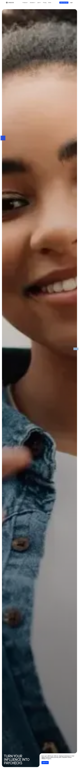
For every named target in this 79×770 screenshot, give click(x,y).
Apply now (45, 762)
